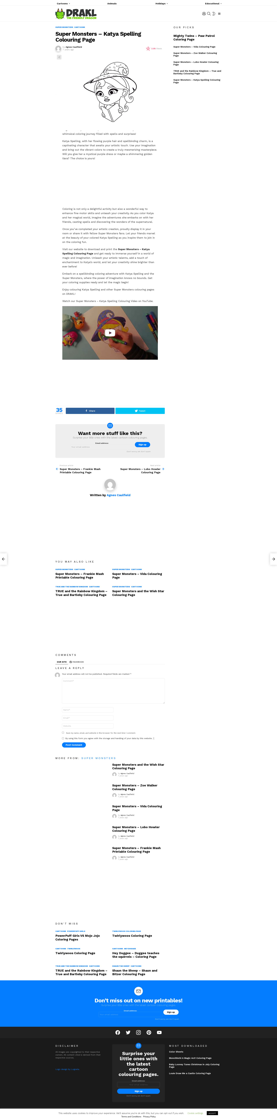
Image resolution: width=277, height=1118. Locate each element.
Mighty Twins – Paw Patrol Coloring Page (194, 37)
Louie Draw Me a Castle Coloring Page (190, 1073)
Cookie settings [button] (195, 1113)
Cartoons (62, 3)
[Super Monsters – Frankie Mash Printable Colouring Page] (3, 559)
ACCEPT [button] (212, 1113)
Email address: (102, 443)
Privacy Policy (149, 1116)
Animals (112, 3)
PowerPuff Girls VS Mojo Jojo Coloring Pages (77, 937)
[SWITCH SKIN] (214, 14)
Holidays (160, 3)
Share (59, 57)
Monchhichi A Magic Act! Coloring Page (190, 1058)
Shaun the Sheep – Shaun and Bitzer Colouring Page (134, 972)
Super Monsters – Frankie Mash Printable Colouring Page (79, 575)
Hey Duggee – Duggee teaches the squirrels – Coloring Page (135, 954)
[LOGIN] (204, 14)
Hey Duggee (130, 949)
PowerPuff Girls (76, 931)
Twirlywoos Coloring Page (126, 931)
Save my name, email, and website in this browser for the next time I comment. (101, 733)
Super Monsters (64, 569)
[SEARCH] (209, 14)
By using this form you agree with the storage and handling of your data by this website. (109, 738)
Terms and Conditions (131, 1116)
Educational (212, 3)
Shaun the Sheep (121, 966)
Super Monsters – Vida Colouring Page (194, 46)
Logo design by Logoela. (67, 1069)
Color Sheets (176, 1051)
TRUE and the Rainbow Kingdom (71, 587)
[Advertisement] (110, 183)
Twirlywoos (73, 949)
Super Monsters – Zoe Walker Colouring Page (134, 787)
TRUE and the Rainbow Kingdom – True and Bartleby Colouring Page (81, 593)
